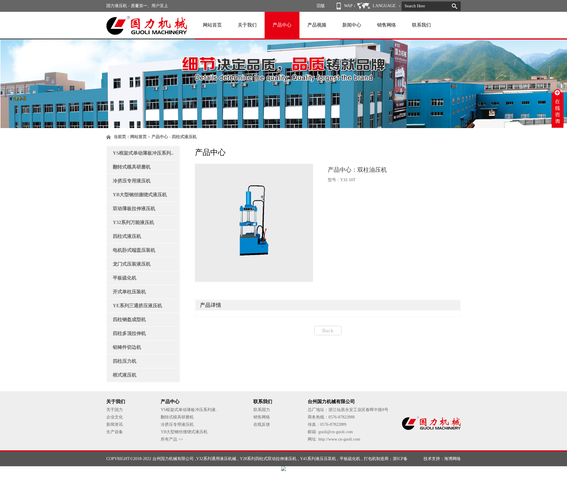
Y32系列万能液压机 (133, 222)
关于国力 (114, 410)
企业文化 (114, 417)
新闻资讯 (114, 424)
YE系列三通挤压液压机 (137, 305)
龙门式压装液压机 (132, 263)
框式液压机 (124, 374)
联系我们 (421, 24)
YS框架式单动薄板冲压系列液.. (189, 410)
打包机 (370, 459)
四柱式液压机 (127, 236)
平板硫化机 (124, 277)
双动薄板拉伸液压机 (134, 208)
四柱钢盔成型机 (129, 319)
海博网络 (452, 459)
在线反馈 (261, 424)
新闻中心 (351, 24)
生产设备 (114, 432)
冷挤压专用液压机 (132, 180)
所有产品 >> (172, 439)
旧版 (321, 6)
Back (328, 330)
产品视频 (316, 24)
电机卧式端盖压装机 (134, 250)
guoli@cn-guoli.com (335, 432)
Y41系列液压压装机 (318, 459)
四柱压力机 (124, 361)
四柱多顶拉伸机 (129, 333)
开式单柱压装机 (129, 291)
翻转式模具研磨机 (132, 166)
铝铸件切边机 (127, 347)
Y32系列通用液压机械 (216, 459)
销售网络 (386, 24)
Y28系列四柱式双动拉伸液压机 (268, 459)
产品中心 (282, 24)
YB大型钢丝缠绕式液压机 (140, 194)
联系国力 (261, 410)
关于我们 (247, 24)
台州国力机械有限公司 (173, 459)
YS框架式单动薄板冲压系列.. (143, 153)
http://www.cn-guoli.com (339, 439)
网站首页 (212, 24)
